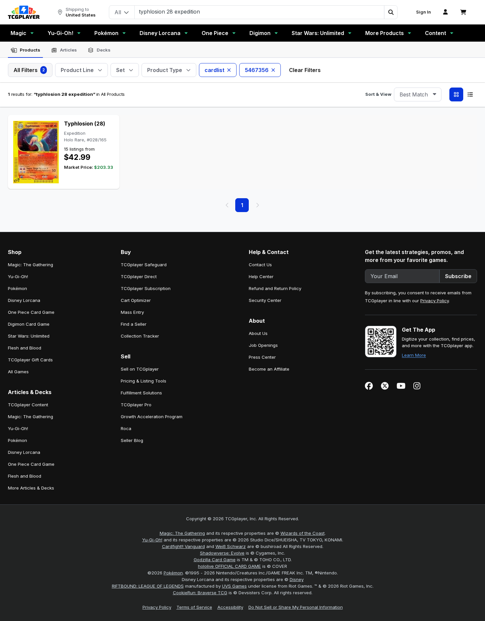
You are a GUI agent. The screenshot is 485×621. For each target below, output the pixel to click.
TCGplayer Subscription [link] (146, 288)
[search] (259, 11)
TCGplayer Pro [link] (136, 404)
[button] (390, 12)
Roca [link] (126, 428)
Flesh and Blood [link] (24, 347)
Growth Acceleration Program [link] (151, 416)
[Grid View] (456, 94)
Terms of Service (194, 607)
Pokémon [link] (17, 288)
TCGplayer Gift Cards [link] (30, 359)
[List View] (470, 94)
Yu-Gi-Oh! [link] (18, 276)
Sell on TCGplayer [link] (140, 369)
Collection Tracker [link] (140, 336)
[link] (24, 12)
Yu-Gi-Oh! (60, 33)
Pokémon (106, 33)
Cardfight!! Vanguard (183, 546)
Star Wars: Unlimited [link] (28, 336)
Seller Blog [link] (132, 440)
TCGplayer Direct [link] (139, 276)
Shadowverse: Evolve (222, 553)
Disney (297, 579)
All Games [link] (18, 371)
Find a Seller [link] (133, 324)
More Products (384, 33)
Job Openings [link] (263, 345)
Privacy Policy (434, 300)
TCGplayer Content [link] (28, 404)
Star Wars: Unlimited (318, 33)
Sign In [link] (423, 12)
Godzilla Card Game (215, 559)
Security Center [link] (265, 300)
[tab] (25, 50)
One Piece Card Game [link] (31, 312)
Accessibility (230, 607)
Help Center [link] (261, 276)
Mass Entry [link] (132, 312)
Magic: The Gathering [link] (30, 264)
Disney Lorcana (160, 33)
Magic (18, 33)
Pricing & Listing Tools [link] (143, 381)
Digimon (260, 33)
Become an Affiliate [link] (269, 369)
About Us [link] (258, 333)
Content (435, 33)
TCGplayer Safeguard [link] (144, 264)
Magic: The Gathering (182, 533)
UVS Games (234, 586)
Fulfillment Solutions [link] (141, 392)
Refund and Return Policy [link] (275, 288)
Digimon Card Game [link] (28, 324)
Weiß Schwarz (230, 546)
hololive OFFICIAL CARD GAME (229, 566)
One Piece (215, 33)
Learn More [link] (414, 355)
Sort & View (378, 94)
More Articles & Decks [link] (31, 488)
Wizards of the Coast (302, 533)
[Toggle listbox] (434, 94)
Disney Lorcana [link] (24, 300)
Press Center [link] (262, 357)
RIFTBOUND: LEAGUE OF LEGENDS (148, 586)
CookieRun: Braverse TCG (200, 592)
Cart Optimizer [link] (136, 300)
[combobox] (417, 94)
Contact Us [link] (260, 264)
